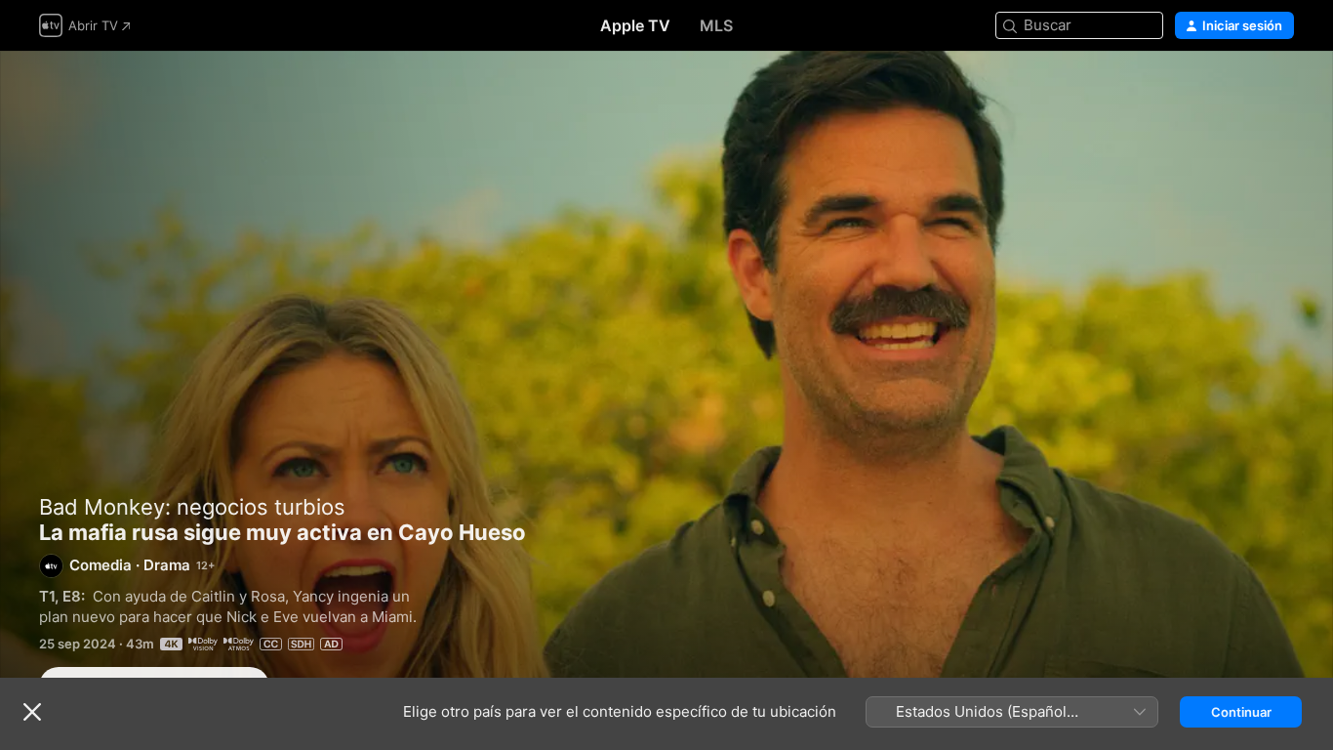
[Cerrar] (32, 712)
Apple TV (635, 25)
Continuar (1241, 712)
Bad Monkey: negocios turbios (192, 507)
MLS (716, 25)
